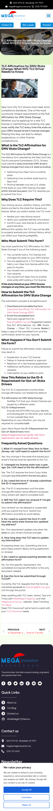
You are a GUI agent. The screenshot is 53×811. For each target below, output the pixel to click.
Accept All (26, 789)
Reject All (26, 805)
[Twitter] (16, 683)
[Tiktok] (9, 683)
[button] (49, 16)
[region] (26, 787)
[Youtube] (40, 683)
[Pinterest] (34, 683)
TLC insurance (14, 611)
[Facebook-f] (3, 683)
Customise (27, 797)
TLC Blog (6, 605)
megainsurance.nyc (12, 601)
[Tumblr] (28, 683)
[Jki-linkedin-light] (22, 683)
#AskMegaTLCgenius (24, 598)
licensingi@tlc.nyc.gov (19, 322)
